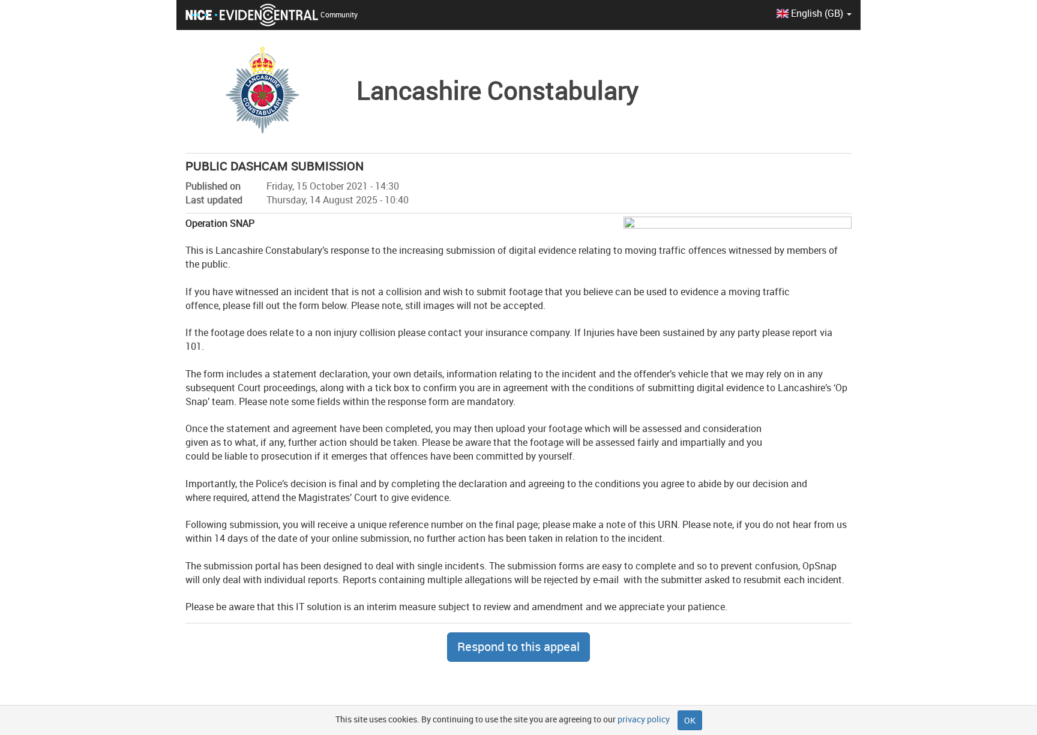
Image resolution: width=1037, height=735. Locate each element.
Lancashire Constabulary (497, 90)
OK (690, 720)
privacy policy (644, 719)
